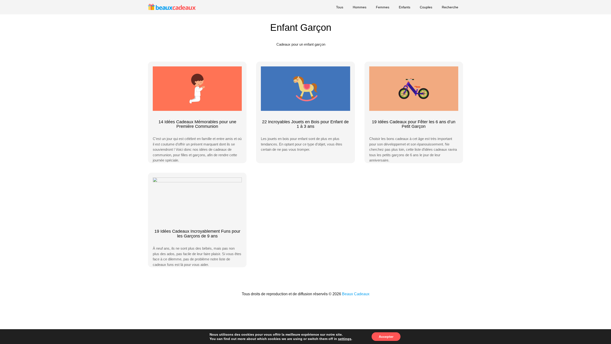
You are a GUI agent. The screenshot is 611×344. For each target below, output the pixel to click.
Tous (339, 7)
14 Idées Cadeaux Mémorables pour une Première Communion (197, 124)
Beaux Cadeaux (355, 294)
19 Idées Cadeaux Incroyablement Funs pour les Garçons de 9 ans (197, 233)
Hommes (359, 7)
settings (344, 339)
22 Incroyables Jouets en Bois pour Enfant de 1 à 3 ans (305, 124)
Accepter (386, 337)
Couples (426, 7)
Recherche (450, 7)
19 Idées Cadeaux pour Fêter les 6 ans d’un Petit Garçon (413, 124)
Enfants (404, 7)
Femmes (382, 7)
